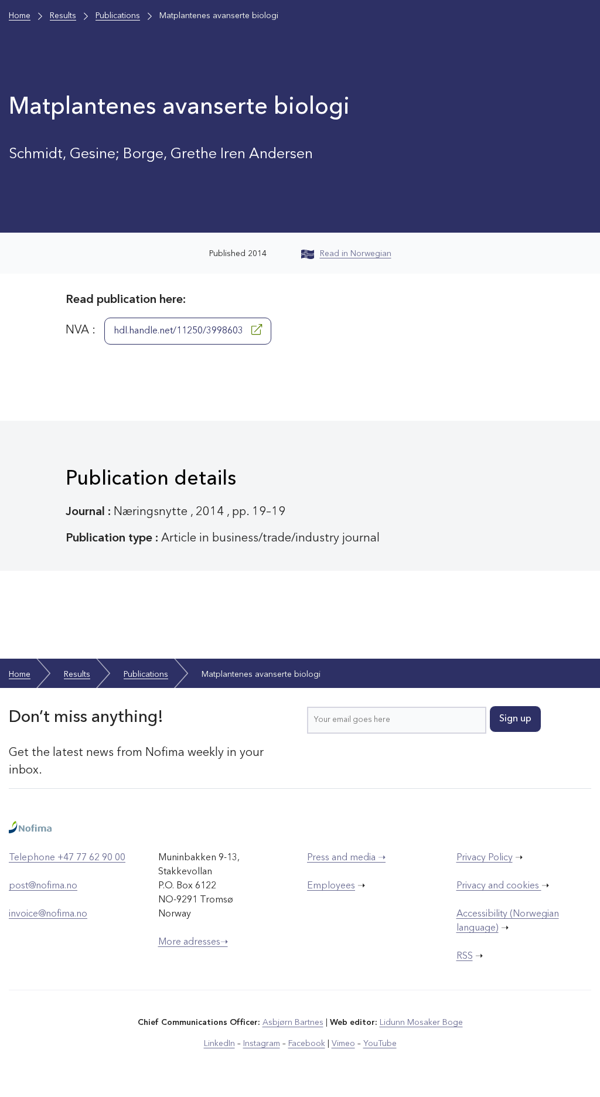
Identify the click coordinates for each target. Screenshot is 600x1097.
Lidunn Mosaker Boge (421, 1022)
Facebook (306, 1044)
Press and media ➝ (346, 858)
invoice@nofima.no (48, 914)
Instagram (261, 1044)
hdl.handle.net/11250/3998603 (180, 331)
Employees (331, 886)
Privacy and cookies (498, 886)
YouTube (380, 1044)
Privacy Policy (484, 858)
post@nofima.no (43, 886)
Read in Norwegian (355, 254)
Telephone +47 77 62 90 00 (67, 858)
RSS (464, 956)
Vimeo (343, 1044)
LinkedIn (219, 1044)
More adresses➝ (193, 942)
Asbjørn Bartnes (292, 1022)
